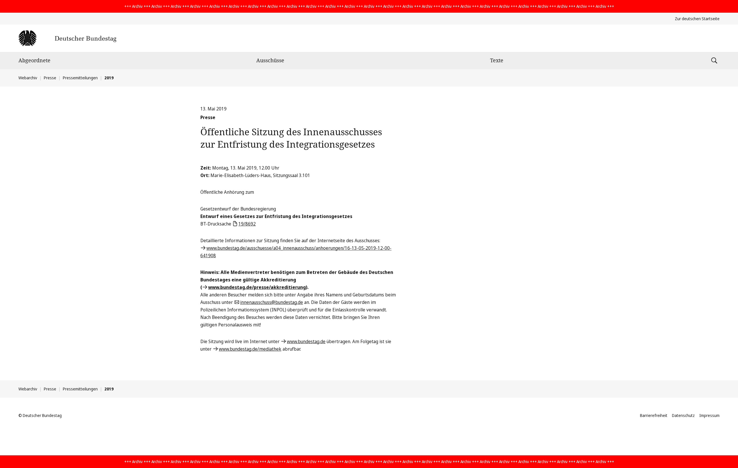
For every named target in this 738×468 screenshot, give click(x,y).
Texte (496, 60)
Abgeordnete (34, 60)
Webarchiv (27, 77)
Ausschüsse (270, 60)
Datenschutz (683, 415)
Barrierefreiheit (653, 415)
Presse (50, 77)
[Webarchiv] (67, 38)
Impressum (709, 415)
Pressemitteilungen (80, 77)
